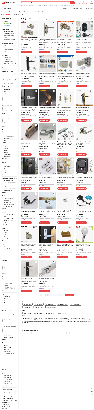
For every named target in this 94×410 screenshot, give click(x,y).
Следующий (69, 295)
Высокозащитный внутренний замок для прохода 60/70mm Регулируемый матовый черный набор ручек (29, 109)
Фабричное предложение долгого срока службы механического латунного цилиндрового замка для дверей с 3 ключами (28, 245)
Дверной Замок (30, 5)
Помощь (75, 8)
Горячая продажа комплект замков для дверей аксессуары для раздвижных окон (46, 280)
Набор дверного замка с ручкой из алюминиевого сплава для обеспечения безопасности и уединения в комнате (28, 75)
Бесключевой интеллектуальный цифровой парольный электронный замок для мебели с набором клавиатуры (84, 75)
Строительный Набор (75, 304)
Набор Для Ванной (39, 307)
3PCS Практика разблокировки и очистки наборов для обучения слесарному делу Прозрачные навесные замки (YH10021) (64, 109)
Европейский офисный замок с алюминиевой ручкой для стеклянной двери (47, 143)
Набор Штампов (37, 5)
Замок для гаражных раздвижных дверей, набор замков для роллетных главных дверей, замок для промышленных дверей (47, 211)
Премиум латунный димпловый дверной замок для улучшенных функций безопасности (83, 245)
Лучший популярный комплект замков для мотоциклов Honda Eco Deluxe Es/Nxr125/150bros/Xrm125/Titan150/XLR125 (84, 211)
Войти (91, 3)
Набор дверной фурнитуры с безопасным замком (27, 142)
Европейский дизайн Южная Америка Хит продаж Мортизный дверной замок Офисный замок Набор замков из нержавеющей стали (47, 41)
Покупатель (65, 8)
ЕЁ (34, 333)
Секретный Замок (27, 304)
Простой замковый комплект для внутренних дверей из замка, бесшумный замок (46, 245)
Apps (81, 8)
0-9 (23, 333)
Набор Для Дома (38, 304)
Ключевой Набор (45, 5)
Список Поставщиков (18, 14)
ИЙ (39, 333)
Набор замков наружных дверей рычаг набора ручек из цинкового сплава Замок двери (28, 211)
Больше (24, 315)
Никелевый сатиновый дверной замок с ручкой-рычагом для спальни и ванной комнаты (84, 143)
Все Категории (6, 8)
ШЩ (68, 333)
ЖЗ (37, 333)
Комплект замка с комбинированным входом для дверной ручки (29, 40)
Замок (68, 5)
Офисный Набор (27, 307)
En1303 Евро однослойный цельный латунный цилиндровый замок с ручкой (47, 177)
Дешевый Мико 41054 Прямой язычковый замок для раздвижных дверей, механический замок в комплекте (64, 143)
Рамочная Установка (51, 307)
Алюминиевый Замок (62, 5)
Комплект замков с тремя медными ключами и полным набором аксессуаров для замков (47, 109)
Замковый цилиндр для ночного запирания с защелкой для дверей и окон (65, 245)
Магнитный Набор (53, 5)
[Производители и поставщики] (8, 2)
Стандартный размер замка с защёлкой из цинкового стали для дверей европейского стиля (83, 109)
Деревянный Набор (50, 304)
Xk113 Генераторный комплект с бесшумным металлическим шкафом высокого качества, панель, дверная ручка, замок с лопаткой (84, 177)
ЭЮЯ (71, 333)
